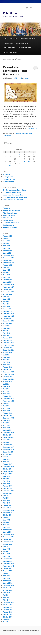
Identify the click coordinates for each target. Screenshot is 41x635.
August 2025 (7, 265)
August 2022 (7, 352)
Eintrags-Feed (8, 177)
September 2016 (8, 471)
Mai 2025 (6, 272)
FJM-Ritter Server (9, 218)
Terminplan (13, 38)
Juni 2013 (6, 549)
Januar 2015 (7, 508)
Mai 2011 (6, 595)
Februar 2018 (7, 445)
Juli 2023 (6, 326)
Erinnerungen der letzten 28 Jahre (15, 197)
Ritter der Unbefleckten (11, 223)
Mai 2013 (6, 551)
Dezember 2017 (8, 447)
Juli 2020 (6, 403)
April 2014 (6, 525)
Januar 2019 (7, 430)
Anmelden (6, 174)
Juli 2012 (6, 573)
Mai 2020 (6, 406)
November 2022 (8, 345)
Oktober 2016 (7, 469)
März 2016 (6, 483)
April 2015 (6, 500)
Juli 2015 (6, 495)
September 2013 (8, 542)
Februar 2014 (7, 529)
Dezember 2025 (8, 255)
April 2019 (6, 425)
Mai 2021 (6, 389)
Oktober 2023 (7, 318)
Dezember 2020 (8, 398)
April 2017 (6, 462)
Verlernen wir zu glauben (28, 38)
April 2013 (6, 554)
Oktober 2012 (7, 568)
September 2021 (8, 379)
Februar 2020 (7, 413)
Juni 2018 (6, 440)
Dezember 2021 (8, 372)
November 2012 (8, 566)
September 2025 (8, 263)
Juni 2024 (6, 299)
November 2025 (8, 258)
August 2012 (7, 571)
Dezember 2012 (8, 563)
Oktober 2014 (7, 515)
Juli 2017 (6, 457)
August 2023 (7, 323)
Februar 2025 (7, 280)
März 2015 (6, 503)
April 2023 (6, 333)
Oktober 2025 (7, 260)
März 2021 (6, 394)
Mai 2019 (6, 423)
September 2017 (8, 452)
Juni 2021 (6, 386)
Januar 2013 (7, 561)
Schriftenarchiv (8, 225)
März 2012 (6, 578)
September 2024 (8, 292)
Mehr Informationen (25, 48)
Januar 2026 (7, 253)
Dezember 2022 (8, 343)
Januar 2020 (7, 415)
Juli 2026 (6, 238)
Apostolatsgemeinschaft (11, 210)
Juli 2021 (6, 384)
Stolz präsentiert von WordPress (28, 631)
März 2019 (6, 428)
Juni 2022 (6, 357)
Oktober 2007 (7, 617)
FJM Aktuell (10, 13)
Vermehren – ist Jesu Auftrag (13, 195)
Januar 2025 (7, 282)
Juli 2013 (6, 546)
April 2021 (6, 391)
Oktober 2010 (7, 605)
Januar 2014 (7, 532)
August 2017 (7, 454)
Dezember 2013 (8, 534)
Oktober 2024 (7, 289)
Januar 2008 (7, 614)
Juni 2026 (6, 241)
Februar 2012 (7, 580)
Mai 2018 (6, 442)
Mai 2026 (6, 243)
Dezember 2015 (8, 491)
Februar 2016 (7, 486)
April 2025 (6, 275)
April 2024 (6, 304)
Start (5, 38)
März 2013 (6, 556)
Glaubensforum (8, 220)
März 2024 (6, 306)
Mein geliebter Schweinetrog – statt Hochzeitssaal (15, 70)
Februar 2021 (7, 396)
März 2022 (6, 364)
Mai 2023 (6, 331)
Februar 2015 (7, 505)
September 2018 (8, 437)
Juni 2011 (6, 592)
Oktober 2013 (7, 539)
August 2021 (7, 381)
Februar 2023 (7, 338)
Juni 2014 (6, 520)
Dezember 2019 (8, 418)
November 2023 (8, 316)
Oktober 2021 (7, 377)
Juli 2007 (6, 619)
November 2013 (8, 537)
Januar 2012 (7, 583)
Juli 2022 (6, 355)
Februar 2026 (7, 250)
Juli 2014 (6, 517)
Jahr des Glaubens (9, 48)
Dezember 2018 (8, 432)
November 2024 (8, 287)
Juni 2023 (6, 328)
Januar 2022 (7, 369)
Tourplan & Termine (10, 227)
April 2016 (6, 481)
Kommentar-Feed (9, 179)
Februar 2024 (7, 309)
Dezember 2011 (8, 585)
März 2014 (6, 527)
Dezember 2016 (8, 466)
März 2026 (6, 248)
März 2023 (6, 335)
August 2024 (7, 294)
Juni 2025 (6, 270)
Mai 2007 (6, 622)
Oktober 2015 (7, 493)
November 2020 (8, 401)
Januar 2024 (7, 311)
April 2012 (6, 575)
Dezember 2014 (8, 510)
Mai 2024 (6, 301)
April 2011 (6, 597)
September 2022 (8, 350)
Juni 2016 (6, 476)
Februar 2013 (7, 559)
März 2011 (6, 600)
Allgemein (18, 133)
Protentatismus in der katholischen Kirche (16, 43)
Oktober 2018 (7, 435)
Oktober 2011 (7, 588)
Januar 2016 (7, 488)
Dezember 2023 (8, 314)
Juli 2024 (6, 297)
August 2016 (7, 474)
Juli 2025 (6, 267)
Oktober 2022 (7, 347)
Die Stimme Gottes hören (12, 192)
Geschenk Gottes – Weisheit (13, 200)
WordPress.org (8, 181)
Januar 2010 (7, 607)
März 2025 (6, 277)
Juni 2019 (6, 420)
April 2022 (6, 362)
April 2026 (6, 246)
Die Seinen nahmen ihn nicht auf (14, 190)
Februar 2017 (7, 464)
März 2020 (6, 411)
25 (29, 161)
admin (27, 78)
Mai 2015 (6, 498)
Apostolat (6, 208)
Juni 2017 (6, 459)
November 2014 (8, 512)
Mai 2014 (6, 522)
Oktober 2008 (7, 609)
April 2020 (6, 408)
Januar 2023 (7, 340)
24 (24, 161)
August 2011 (7, 590)
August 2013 (7, 544)
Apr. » (29, 166)
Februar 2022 (7, 367)
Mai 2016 (6, 478)
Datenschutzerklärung (10, 52)
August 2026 (7, 236)
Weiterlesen (32, 128)
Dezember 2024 (8, 284)
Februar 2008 (7, 612)
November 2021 (8, 374)
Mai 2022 (6, 360)
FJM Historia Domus (10, 213)
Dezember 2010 (8, 602)
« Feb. (10, 166)
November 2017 (8, 449)
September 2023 (8, 321)
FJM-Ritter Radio (9, 215)
